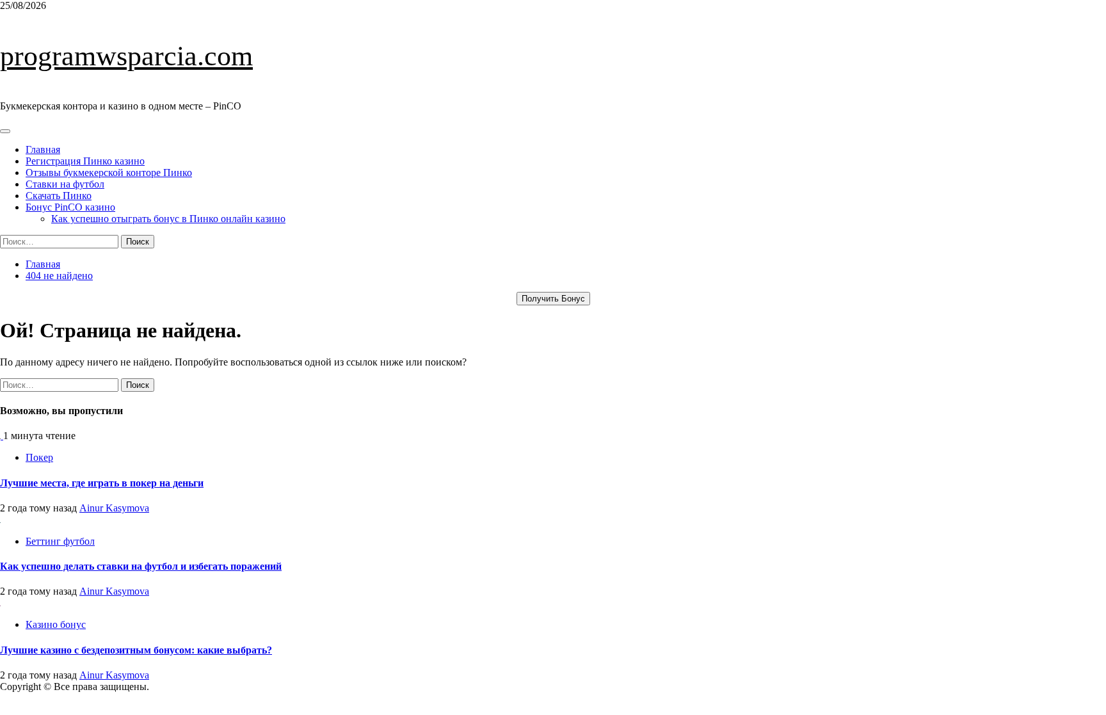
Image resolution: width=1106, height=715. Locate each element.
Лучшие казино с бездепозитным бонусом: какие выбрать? (136, 650)
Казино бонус (56, 624)
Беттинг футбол (60, 541)
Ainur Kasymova (114, 507)
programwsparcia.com (126, 56)
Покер (39, 457)
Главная (43, 149)
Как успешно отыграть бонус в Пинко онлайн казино (168, 218)
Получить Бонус (553, 298)
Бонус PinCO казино (70, 207)
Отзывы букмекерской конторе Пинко (109, 172)
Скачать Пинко (59, 195)
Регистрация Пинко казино (85, 161)
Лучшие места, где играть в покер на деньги (102, 483)
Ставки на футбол (65, 184)
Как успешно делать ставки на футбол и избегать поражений (141, 566)
